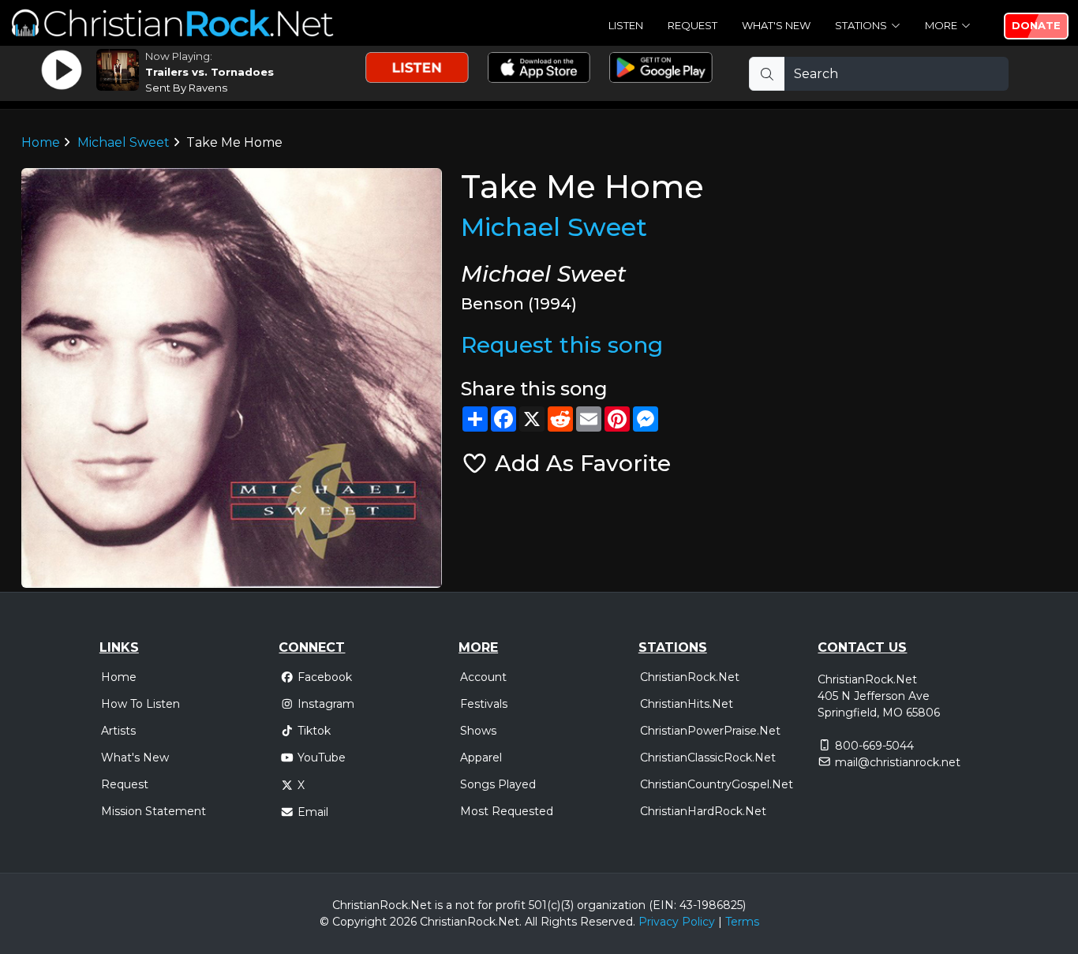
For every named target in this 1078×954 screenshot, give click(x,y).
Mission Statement (153, 811)
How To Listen (140, 703)
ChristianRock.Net (689, 677)
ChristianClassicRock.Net (708, 757)
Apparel (481, 757)
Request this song (562, 344)
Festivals (483, 703)
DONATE (1036, 25)
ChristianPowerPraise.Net (710, 730)
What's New (776, 25)
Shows (478, 730)
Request (692, 25)
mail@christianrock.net (897, 762)
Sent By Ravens (186, 87)
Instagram (326, 703)
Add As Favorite (579, 463)
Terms (742, 922)
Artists (118, 730)
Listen (625, 25)
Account (483, 677)
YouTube (322, 757)
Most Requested (506, 811)
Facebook (325, 677)
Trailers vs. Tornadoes (209, 71)
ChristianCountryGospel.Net (716, 784)
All (531, 922)
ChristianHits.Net (686, 703)
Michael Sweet (123, 142)
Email (313, 811)
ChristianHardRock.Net (703, 811)
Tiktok (314, 730)
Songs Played (498, 784)
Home (40, 142)
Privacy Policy (676, 922)
